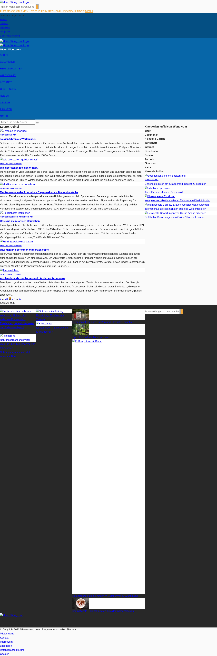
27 (13, 298)
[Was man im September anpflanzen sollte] (16, 241)
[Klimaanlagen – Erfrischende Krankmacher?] (44, 323)
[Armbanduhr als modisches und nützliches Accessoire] (9, 270)
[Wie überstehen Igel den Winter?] (19, 159)
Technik (5, 102)
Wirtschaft (8, 75)
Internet (6, 82)
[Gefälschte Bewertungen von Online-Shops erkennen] (175, 212)
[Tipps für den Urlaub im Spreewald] (157, 187)
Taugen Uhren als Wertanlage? (18, 139)
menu (89, 11)
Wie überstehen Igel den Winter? (19, 167)
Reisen (4, 95)
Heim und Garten (11, 68)
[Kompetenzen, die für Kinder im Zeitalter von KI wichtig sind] (160, 196)
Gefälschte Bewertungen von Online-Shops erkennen (174, 217)
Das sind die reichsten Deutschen (20, 221)
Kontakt (3, 19)
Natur (4, 116)
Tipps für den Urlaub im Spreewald (164, 192)
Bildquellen (5, 32)
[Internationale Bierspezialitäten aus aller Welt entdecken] (177, 204)
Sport (4, 55)
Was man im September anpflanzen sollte (24, 249)
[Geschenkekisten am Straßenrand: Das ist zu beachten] (165, 175)
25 (6, 298)
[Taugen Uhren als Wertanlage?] (13, 130)
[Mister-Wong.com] (14, 2)
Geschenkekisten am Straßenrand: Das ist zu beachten (175, 183)
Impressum (5, 27)
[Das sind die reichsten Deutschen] (15, 212)
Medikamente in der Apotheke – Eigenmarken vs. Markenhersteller (39, 192)
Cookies (4, 23)
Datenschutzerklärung (10, 36)
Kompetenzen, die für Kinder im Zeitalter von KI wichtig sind (177, 200)
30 (20, 298)
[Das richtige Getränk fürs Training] (49, 310)
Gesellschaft (9, 89)
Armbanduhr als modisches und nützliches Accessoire (32, 278)
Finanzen (6, 109)
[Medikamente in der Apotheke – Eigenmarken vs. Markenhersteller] (18, 184)
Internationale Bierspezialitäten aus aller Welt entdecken (175, 208)
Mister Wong (7, 633)
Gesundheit (7, 61)
